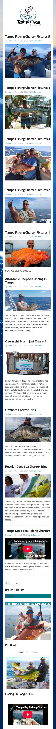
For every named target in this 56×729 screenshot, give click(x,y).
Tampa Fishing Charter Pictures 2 (27, 190)
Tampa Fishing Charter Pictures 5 (27, 36)
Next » (17, 583)
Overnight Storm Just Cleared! (25, 341)
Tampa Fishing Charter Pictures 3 (27, 139)
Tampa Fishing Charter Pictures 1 (27, 232)
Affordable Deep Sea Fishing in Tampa (25, 280)
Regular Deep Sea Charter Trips (26, 466)
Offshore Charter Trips (20, 410)
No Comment (36, 41)
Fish (27, 652)
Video (21, 652)
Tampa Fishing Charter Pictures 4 (27, 88)
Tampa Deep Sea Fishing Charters (27, 531)
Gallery (34, 652)
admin (9, 41)
